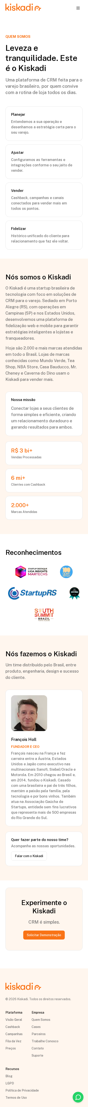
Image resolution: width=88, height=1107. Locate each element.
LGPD (9, 1083)
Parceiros (39, 1034)
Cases (36, 1027)
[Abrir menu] (78, 8)
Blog (8, 1076)
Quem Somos (41, 1019)
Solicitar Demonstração (44, 935)
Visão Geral (13, 1019)
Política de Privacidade (22, 1090)
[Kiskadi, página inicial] (23, 8)
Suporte (37, 1055)
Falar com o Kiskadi (29, 856)
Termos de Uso (16, 1097)
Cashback (12, 1027)
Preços (10, 1048)
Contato (38, 1048)
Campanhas (14, 1034)
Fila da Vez (13, 1041)
